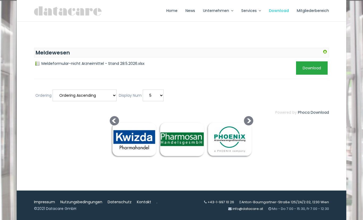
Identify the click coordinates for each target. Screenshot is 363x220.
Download (279, 10)
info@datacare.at (248, 208)
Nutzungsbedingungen (81, 202)
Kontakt (144, 202)
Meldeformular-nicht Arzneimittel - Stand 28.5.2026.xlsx (93, 63)
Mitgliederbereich (313, 10)
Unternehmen (216, 10)
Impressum (44, 202)
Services (249, 10)
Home (172, 10)
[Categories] (325, 52)
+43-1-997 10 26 (221, 202)
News (190, 10)
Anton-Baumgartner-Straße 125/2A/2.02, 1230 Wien (285, 202)
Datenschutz (120, 202)
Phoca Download (313, 112)
